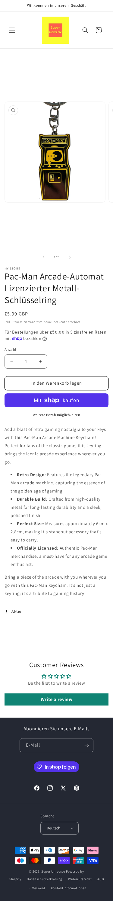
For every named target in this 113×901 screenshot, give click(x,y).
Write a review (56, 699)
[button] (12, 30)
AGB (100, 879)
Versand (30, 322)
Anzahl (10, 349)
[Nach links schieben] (43, 257)
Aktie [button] (16, 611)
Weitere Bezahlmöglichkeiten (56, 414)
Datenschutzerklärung (44, 879)
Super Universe (53, 871)
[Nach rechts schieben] (70, 257)
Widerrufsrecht (80, 879)
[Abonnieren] (86, 745)
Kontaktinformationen (68, 888)
